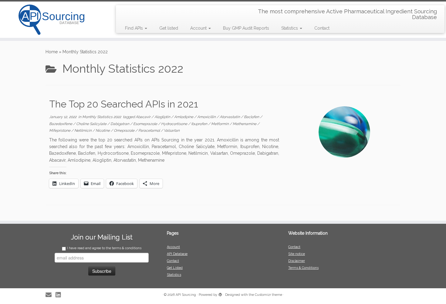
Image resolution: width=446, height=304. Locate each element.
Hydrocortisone (174, 124)
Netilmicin (83, 130)
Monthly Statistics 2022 (102, 117)
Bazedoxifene (61, 124)
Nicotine (103, 130)
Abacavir (143, 117)
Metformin (220, 124)
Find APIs (134, 28)
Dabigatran (120, 124)
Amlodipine (184, 117)
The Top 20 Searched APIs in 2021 (123, 104)
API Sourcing (186, 295)
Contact (321, 28)
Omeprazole (124, 130)
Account (199, 28)
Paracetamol (149, 130)
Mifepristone (60, 130)
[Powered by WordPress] (220, 294)
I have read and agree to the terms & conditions (104, 248)
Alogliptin (162, 117)
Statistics (290, 28)
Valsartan (172, 130)
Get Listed (175, 268)
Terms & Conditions (303, 268)
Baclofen (252, 117)
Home (52, 51)
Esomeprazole (145, 124)
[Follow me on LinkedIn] (60, 295)
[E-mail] (51, 295)
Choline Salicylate (91, 124)
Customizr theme (268, 295)
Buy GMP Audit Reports (246, 28)
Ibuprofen (199, 124)
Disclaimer (296, 261)
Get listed (168, 28)
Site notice (296, 254)
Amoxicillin (207, 117)
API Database (177, 254)
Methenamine (245, 124)
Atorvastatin (230, 117)
